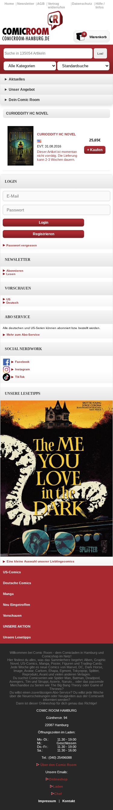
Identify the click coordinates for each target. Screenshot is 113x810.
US (8, 299)
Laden (58, 786)
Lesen (10, 274)
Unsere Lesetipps (17, 637)
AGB (41, 3)
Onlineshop (58, 779)
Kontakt (68, 801)
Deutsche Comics (17, 583)
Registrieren (43, 234)
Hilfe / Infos (100, 5)
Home (9, 3)
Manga (8, 594)
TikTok (19, 376)
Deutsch (12, 302)
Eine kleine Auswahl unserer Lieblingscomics (40, 561)
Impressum (47, 801)
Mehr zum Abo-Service (23, 334)
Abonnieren (14, 270)
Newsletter (25, 3)
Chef (58, 794)
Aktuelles (17, 79)
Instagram (22, 369)
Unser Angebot (22, 89)
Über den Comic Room (58, 765)
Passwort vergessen (21, 245)
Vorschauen (12, 615)
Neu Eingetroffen (16, 604)
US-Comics (12, 572)
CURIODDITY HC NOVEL (56, 134)
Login (43, 222)
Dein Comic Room (24, 100)
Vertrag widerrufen (56, 5)
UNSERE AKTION (16, 626)
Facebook (22, 361)
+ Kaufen (94, 150)
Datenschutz (82, 3)
